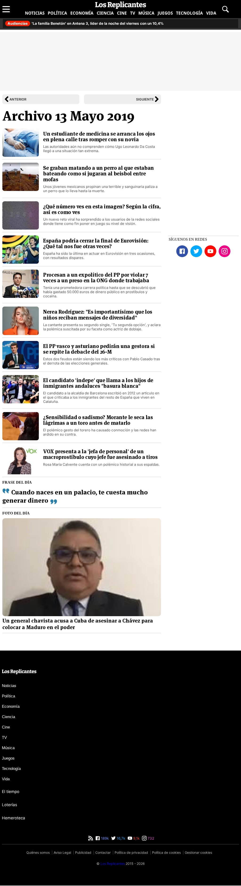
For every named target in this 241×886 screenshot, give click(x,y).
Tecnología (189, 13)
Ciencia (105, 13)
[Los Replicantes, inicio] (120, 5)
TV (132, 13)
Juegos (165, 13)
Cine (122, 13)
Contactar (103, 852)
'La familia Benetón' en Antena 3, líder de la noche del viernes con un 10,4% (86, 23)
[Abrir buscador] (225, 9)
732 (150, 838)
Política (57, 13)
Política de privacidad (131, 852)
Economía (81, 13)
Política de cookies (166, 852)
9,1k (136, 838)
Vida (211, 13)
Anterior (17, 99)
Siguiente (145, 99)
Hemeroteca (13, 818)
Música (146, 13)
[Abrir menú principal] (6, 9)
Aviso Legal (62, 852)
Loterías (9, 804)
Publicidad (83, 852)
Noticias (34, 13)
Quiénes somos (38, 852)
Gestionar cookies (198, 852)
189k (104, 838)
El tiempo (10, 791)
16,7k (120, 838)
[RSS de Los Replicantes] (90, 838)
